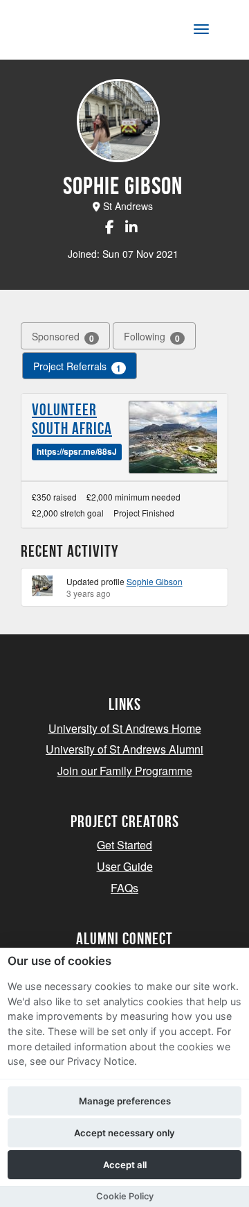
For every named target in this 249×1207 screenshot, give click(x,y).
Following (152, 336)
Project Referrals (77, 366)
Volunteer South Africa (72, 419)
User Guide (125, 866)
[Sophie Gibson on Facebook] (109, 226)
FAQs (124, 888)
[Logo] (78, 32)
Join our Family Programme (124, 771)
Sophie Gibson (155, 581)
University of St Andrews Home (124, 728)
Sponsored (63, 336)
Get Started (124, 845)
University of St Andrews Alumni (124, 749)
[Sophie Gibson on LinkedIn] (131, 226)
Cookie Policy (125, 1196)
